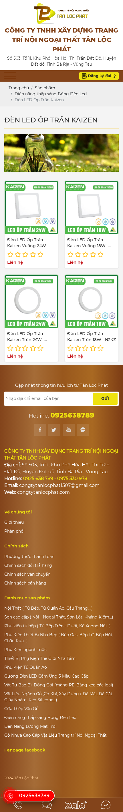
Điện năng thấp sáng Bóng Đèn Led (40, 717)
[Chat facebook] (105, 805)
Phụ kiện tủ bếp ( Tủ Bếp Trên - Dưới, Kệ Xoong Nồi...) (57, 625)
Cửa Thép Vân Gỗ (21, 708)
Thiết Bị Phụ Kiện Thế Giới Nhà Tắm (40, 658)
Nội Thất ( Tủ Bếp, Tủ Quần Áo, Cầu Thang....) (48, 608)
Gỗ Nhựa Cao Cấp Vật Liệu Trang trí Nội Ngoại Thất (55, 735)
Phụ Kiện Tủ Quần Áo (25, 667)
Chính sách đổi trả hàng (28, 565)
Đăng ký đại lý (102, 75)
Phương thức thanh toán (29, 556)
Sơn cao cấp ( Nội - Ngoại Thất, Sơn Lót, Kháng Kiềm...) (58, 617)
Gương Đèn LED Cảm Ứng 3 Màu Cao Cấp (46, 676)
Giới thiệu (14, 522)
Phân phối (14, 531)
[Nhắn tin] (47, 805)
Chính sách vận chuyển (27, 574)
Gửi (105, 398)
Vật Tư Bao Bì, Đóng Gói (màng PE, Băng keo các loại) (58, 685)
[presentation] (16, 152)
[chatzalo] (76, 805)
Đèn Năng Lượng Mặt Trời (30, 726)
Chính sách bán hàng (25, 583)
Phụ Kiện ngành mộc (25, 649)
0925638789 (34, 795)
